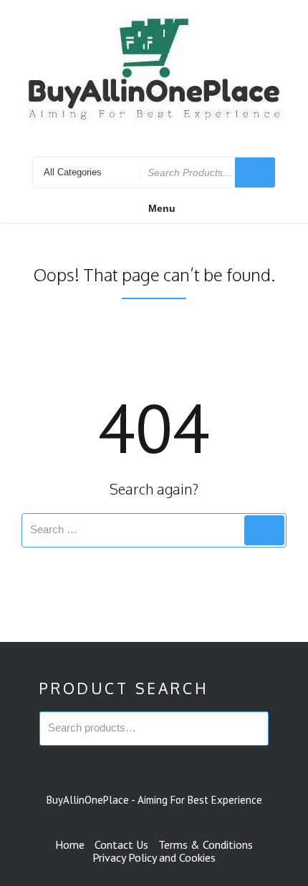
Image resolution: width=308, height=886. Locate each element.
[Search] (264, 530)
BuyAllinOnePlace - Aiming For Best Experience (154, 800)
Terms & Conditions (205, 844)
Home (70, 844)
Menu (161, 208)
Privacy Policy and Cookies (154, 857)
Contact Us (121, 844)
